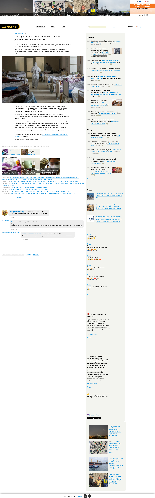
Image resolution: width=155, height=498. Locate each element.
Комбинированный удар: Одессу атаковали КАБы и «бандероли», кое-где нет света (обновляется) (14, 14)
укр (114, 26)
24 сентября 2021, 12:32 (33, 212)
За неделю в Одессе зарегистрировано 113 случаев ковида (29, 189)
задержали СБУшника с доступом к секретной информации (105, 71)
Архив (53, 26)
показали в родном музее (100, 53)
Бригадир (14, 222)
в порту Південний (105, 63)
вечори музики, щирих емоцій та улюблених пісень (106, 150)
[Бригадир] (5, 221)
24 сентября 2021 (19, 33)
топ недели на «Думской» (105, 136)
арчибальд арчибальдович (31, 234)
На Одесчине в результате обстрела (102, 84)
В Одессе (94, 76)
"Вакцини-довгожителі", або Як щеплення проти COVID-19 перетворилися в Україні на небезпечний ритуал (44, 181)
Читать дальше (92, 334)
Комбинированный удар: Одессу (102, 41)
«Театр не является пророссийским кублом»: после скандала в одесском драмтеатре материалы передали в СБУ (108, 206)
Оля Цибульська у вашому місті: (101, 150)
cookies (80, 496)
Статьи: (90, 190)
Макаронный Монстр (17, 212)
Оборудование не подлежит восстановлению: (100, 91)
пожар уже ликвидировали (107, 113)
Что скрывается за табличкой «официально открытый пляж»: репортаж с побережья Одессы (109, 195)
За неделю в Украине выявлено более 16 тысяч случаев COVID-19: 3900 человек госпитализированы (43, 193)
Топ (63, 26)
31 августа (90, 37)
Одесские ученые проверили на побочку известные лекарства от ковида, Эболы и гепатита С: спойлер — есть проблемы (50, 171)
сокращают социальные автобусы (105, 122)
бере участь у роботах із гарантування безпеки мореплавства (104, 61)
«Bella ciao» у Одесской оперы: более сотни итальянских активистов (105, 142)
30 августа (90, 130)
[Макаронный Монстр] (5, 215)
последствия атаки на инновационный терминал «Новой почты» (106, 93)
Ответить (12, 217)
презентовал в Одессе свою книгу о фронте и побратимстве (101, 172)
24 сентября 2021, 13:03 (50, 234)
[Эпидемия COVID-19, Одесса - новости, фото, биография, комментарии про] (5, 155)
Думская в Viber (94, 415)
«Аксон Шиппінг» (96, 60)
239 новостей (31, 154)
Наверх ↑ (19, 197)
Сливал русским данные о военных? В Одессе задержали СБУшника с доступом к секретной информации (78, 14)
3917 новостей (12, 154)
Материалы (40, 26)
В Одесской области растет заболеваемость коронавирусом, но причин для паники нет (11, 172)
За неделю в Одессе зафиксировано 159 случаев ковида (29, 187)
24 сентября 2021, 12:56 (26, 222)
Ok (85, 496)
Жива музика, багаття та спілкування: (99, 101)
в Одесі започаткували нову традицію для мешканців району (100, 104)
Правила (28, 255)
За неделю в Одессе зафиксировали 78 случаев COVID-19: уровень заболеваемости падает (40, 191)
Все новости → (92, 179)
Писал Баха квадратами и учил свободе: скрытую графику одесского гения (101, 50)
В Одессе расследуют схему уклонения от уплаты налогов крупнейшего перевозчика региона (112, 14)
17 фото (18, 154)
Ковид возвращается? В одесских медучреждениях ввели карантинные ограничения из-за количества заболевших (31, 171)
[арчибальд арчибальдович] (11, 232)
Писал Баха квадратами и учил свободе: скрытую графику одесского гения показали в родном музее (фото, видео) (47, 14)
